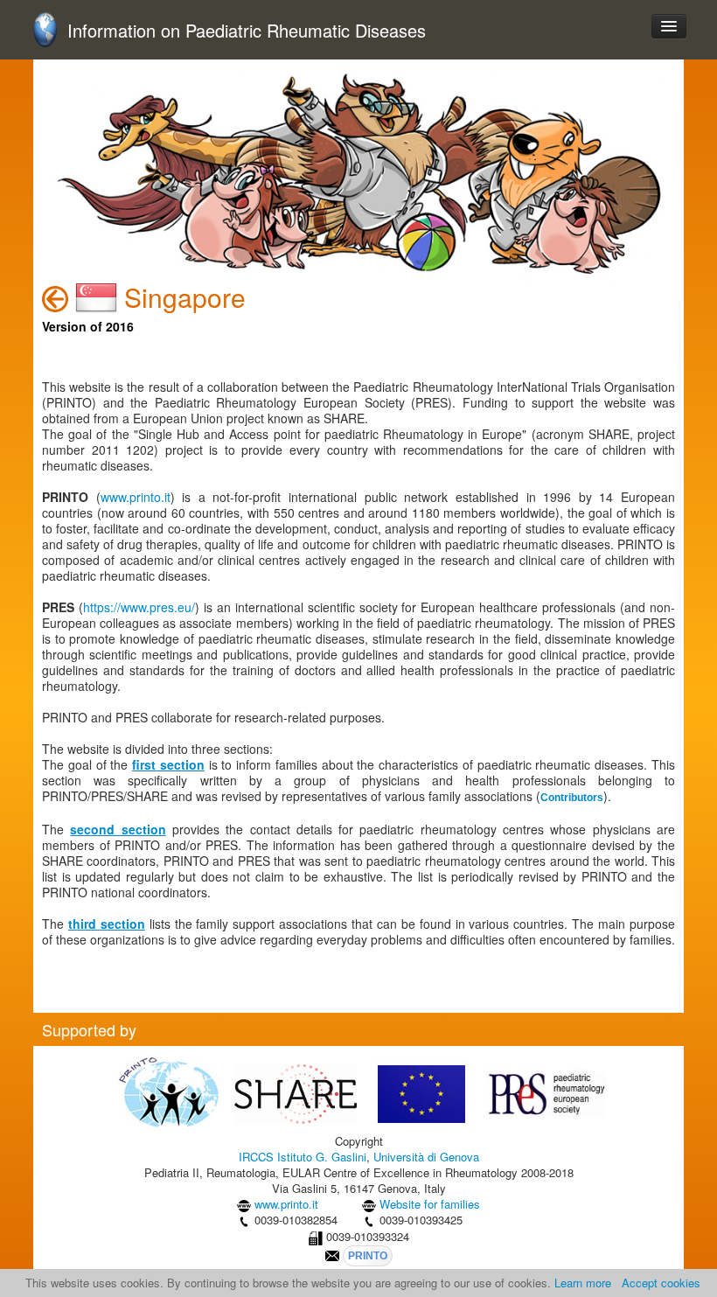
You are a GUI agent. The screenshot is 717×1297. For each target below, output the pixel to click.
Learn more (582, 1282)
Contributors (571, 797)
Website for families (429, 1204)
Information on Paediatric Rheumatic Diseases (246, 31)
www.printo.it (136, 497)
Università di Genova (426, 1156)
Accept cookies (661, 1282)
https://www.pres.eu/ (139, 607)
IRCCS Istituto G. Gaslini (302, 1156)
